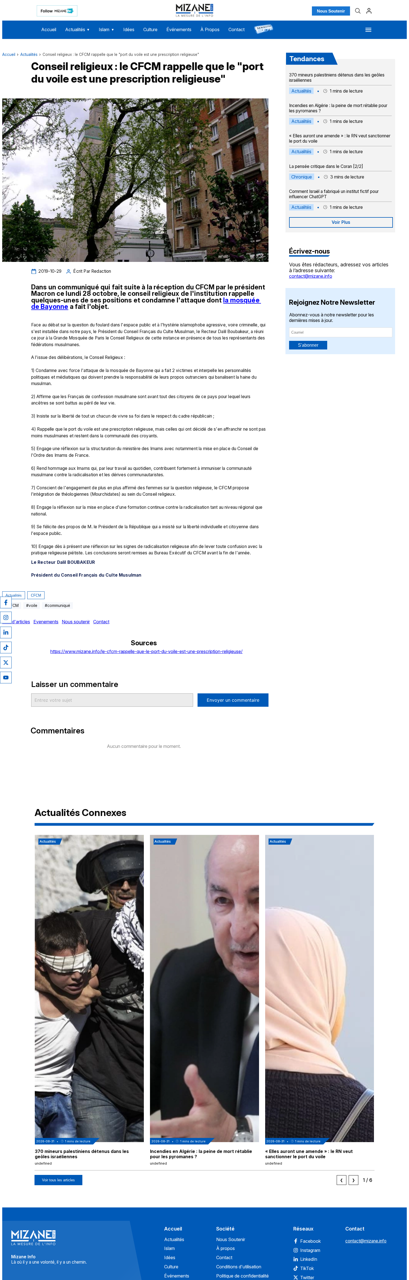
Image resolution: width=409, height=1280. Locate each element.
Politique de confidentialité (242, 1276)
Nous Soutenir (331, 11)
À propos (225, 1248)
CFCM (36, 595)
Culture (150, 29)
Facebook (310, 1241)
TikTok (307, 1268)
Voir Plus (341, 222)
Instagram (310, 1250)
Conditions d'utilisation (238, 1266)
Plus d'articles (16, 621)
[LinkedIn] (6, 632)
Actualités (77, 29)
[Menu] (368, 30)
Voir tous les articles (58, 1180)
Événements (178, 29)
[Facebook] (6, 602)
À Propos (210, 29)
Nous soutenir (76, 621)
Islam (106, 29)
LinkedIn (308, 1259)
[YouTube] (6, 677)
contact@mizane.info (310, 276)
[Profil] (369, 11)
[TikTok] (6, 647)
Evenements (45, 621)
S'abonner (308, 345)
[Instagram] (6, 617)
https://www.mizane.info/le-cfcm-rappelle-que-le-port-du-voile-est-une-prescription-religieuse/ (146, 651)
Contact (236, 29)
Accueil (48, 29)
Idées (128, 29)
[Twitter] (6, 662)
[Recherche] (357, 11)
